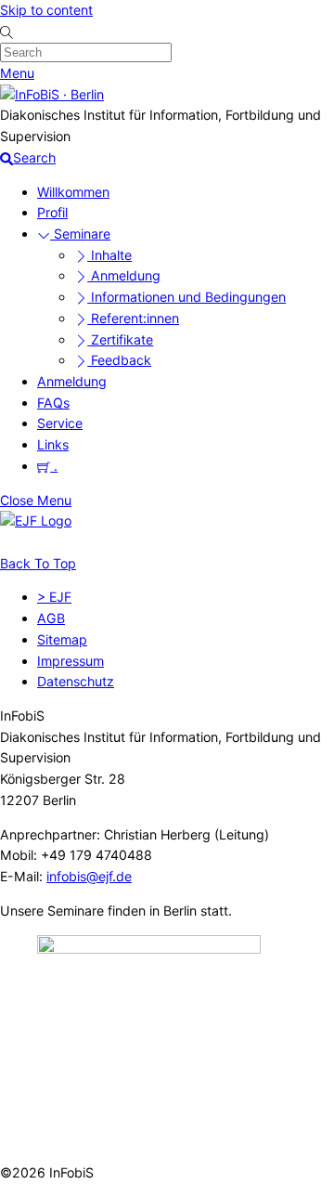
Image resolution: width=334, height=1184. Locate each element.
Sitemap (62, 639)
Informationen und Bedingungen (186, 297)
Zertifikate (120, 339)
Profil (52, 212)
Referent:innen (133, 318)
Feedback (119, 360)
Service (60, 423)
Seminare (80, 233)
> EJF (54, 597)
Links (53, 444)
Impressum (70, 661)
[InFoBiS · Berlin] (52, 94)
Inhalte (109, 255)
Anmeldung (124, 275)
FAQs (53, 402)
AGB (51, 618)
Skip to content (46, 10)
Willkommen (73, 192)
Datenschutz (75, 681)
